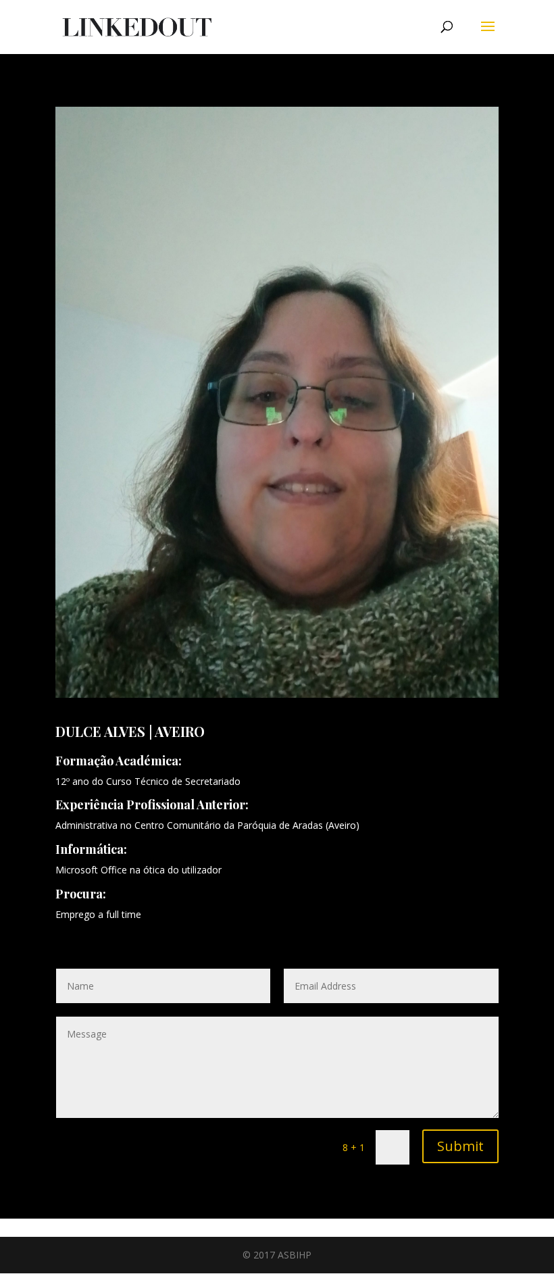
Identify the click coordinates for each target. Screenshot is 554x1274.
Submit (460, 1146)
